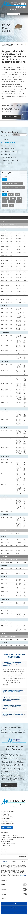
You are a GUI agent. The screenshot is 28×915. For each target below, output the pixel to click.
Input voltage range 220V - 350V (13, 187)
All (4, 179)
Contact (3, 852)
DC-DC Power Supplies (8, 142)
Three (5, 198)
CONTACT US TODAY (11, 116)
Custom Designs (6, 841)
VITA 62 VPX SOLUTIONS (8, 157)
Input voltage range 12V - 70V (13, 183)
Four (12, 198)
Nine (5, 205)
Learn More (9, 785)
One (10, 194)
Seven (11, 202)
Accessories (4, 166)
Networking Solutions (7, 839)
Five (19, 198)
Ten (12, 205)
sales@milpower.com (7, 823)
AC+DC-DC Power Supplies (9, 151)
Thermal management (8, 843)
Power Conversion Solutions (9, 835)
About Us (4, 849)
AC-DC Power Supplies (7, 148)
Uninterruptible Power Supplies (10, 160)
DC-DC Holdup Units (7, 145)
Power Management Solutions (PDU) (12, 837)
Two (17, 194)
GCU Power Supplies (7, 163)
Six (4, 202)
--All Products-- (5, 139)
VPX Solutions (5, 845)
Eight (18, 202)
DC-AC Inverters (5, 154)
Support (3, 855)
